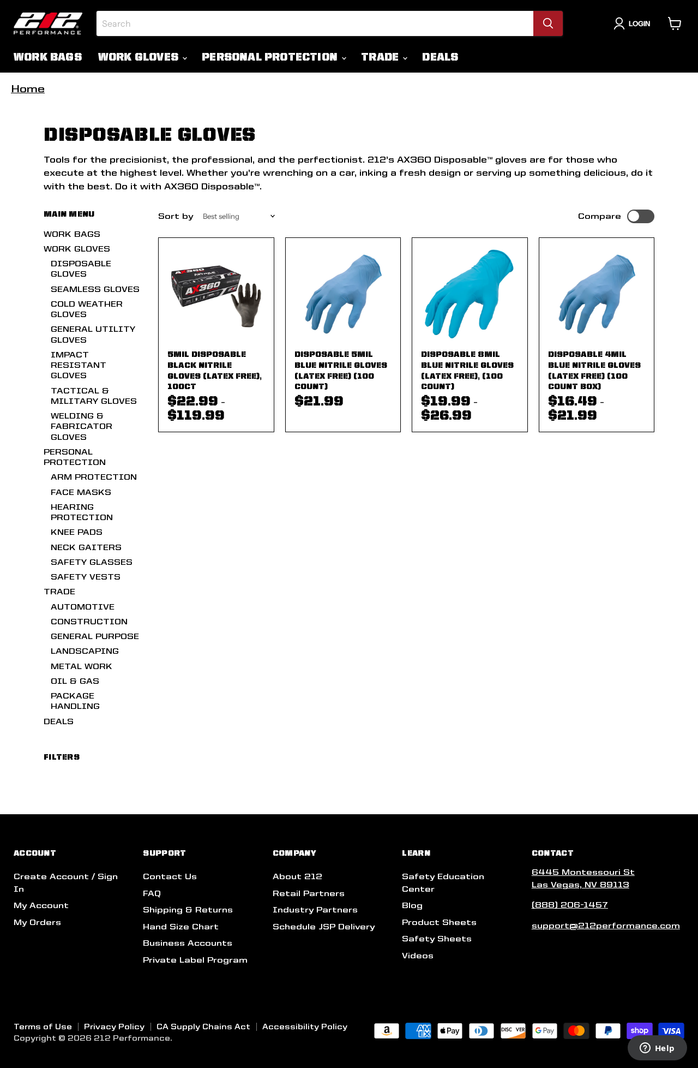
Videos (418, 955)
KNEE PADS (77, 532)
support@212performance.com (606, 925)
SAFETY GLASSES (92, 562)
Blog (412, 905)
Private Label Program (195, 960)
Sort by (175, 216)
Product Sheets (439, 922)
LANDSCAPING (85, 651)
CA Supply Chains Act (203, 1026)
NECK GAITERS (86, 547)
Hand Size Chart (181, 926)
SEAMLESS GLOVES (95, 289)
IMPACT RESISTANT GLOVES (78, 365)
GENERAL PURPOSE (95, 636)
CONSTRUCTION (89, 621)
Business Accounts (187, 943)
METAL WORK (81, 666)
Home (28, 88)
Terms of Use (43, 1026)
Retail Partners (309, 893)
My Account (41, 905)
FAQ (152, 893)
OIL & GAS (75, 681)
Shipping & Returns (188, 909)
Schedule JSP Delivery (324, 926)
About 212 (297, 876)
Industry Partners (315, 909)
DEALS (440, 57)
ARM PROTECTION (94, 477)
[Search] (548, 23)
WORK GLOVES (139, 57)
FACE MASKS (81, 492)
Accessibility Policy (304, 1026)
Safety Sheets (437, 938)
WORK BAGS (48, 57)
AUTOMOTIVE (83, 606)
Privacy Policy (114, 1026)
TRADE (381, 57)
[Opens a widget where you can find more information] (657, 1049)
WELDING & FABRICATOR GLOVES (81, 426)
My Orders (37, 922)
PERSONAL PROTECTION (271, 57)
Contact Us (170, 876)
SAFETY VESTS (86, 576)
